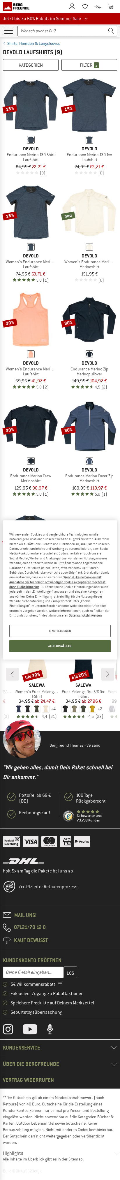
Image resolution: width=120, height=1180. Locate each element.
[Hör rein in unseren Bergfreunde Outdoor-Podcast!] (54, 1031)
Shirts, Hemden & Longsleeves (33, 43)
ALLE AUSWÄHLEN (60, 646)
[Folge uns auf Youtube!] (34, 1031)
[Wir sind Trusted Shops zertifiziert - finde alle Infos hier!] (69, 816)
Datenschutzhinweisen (85, 615)
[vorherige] (12, 674)
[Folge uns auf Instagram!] (12, 1031)
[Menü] (8, 30)
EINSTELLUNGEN (60, 631)
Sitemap (75, 1159)
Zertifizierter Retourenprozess (48, 887)
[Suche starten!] (111, 31)
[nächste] (107, 674)
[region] (60, 590)
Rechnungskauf (34, 813)
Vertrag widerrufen (28, 1080)
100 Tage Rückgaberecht (91, 798)
